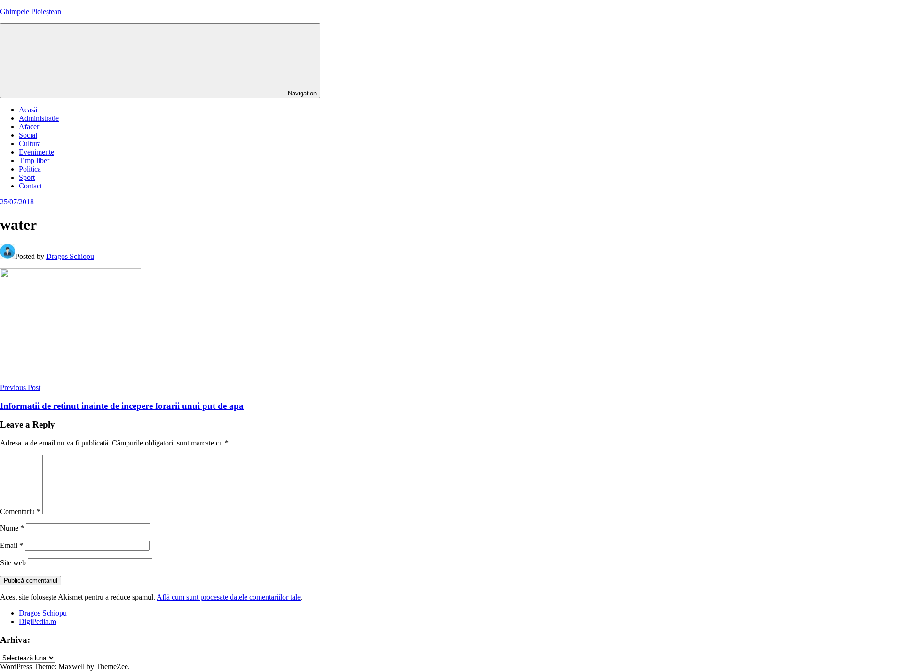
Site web (13, 563)
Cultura (30, 144)
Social (28, 135)
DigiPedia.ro (37, 621)
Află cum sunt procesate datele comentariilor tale (229, 597)
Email (11, 545)
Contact (30, 186)
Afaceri (30, 127)
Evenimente (36, 152)
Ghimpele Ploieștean (30, 12)
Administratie (39, 118)
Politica (30, 169)
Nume (12, 528)
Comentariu (20, 511)
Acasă (28, 110)
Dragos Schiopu (70, 256)
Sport (27, 177)
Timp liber (34, 160)
